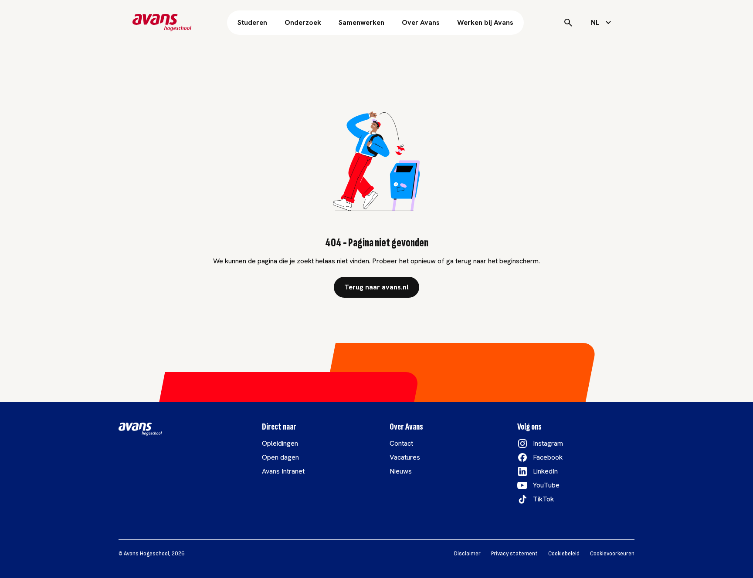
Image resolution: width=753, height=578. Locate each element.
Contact (401, 443)
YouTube (546, 485)
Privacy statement (514, 553)
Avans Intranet (283, 471)
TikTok (543, 499)
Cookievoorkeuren (612, 553)
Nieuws (401, 471)
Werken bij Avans (485, 22)
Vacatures (405, 457)
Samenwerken (361, 22)
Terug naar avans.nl (376, 287)
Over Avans (421, 22)
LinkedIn (545, 471)
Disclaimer (467, 553)
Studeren (252, 22)
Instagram (548, 443)
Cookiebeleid (564, 553)
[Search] (568, 22)
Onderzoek (303, 22)
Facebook (548, 457)
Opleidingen (280, 443)
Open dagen (280, 457)
